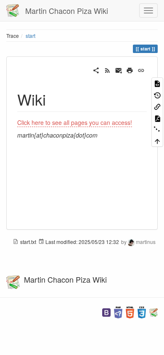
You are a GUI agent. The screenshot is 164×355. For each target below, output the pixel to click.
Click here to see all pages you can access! (74, 122)
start (30, 35)
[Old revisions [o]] (157, 94)
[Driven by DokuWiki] (153, 311)
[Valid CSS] (142, 311)
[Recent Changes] (107, 69)
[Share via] (96, 69)
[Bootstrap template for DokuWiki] (106, 311)
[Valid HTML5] (130, 311)
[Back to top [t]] (157, 140)
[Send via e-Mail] (118, 69)
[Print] (129, 69)
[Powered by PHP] (118, 311)
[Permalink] (141, 69)
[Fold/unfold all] (157, 129)
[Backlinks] (157, 106)
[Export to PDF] (157, 117)
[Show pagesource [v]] (157, 83)
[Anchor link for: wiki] (53, 98)
